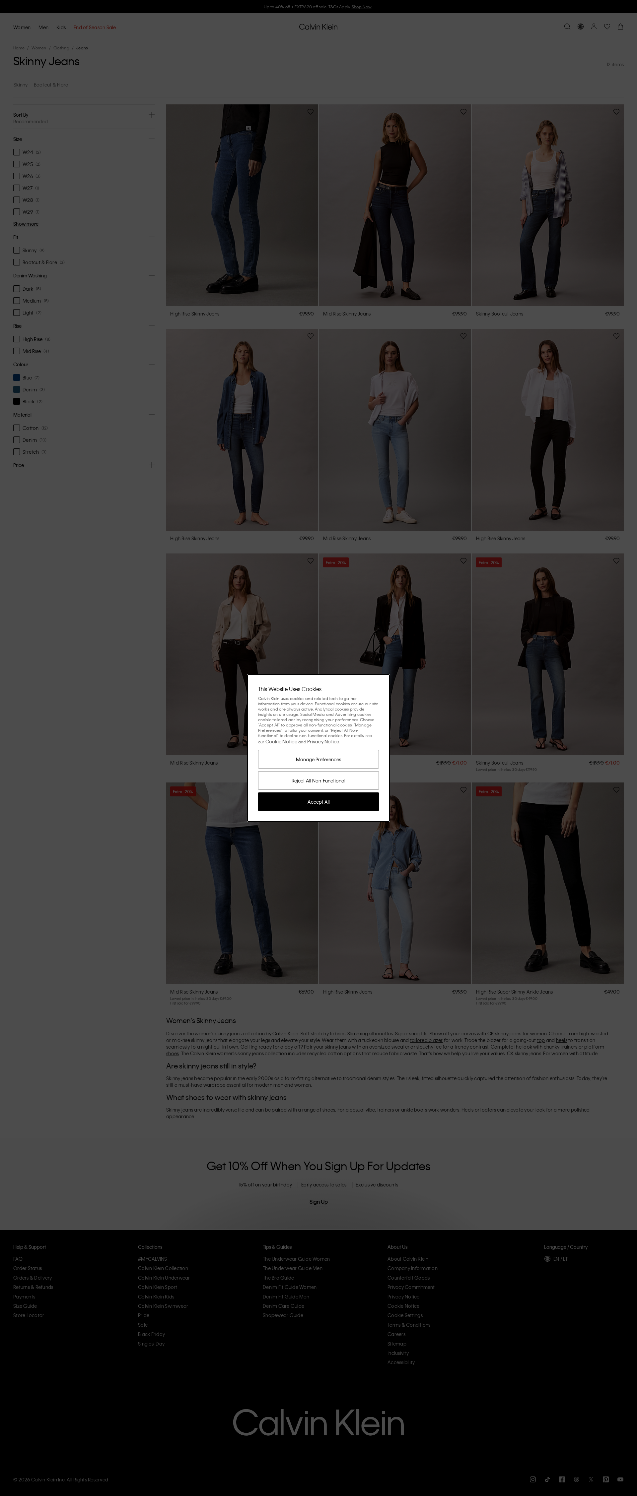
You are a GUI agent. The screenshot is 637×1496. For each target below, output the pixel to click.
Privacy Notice (323, 741)
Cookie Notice (281, 741)
